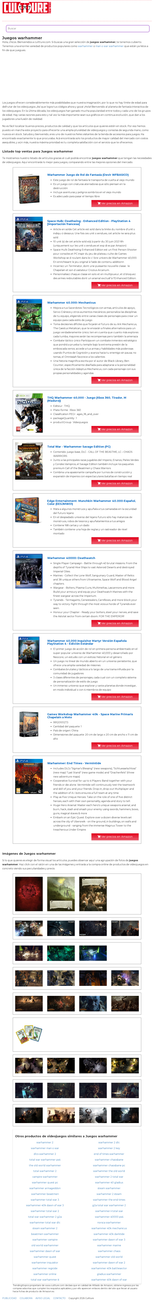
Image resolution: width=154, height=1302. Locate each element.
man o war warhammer (109, 46)
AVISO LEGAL (42, 1298)
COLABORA (26, 1298)
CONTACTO (59, 1298)
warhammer (85, 46)
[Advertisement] (77, 76)
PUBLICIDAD (9, 1298)
